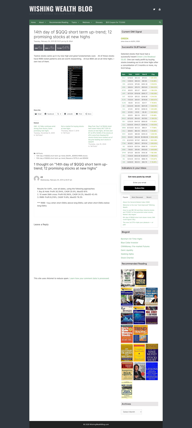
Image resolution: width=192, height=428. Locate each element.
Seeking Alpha (127, 254)
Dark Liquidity (127, 250)
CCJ (123, 115)
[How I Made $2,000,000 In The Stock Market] (126, 398)
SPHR (124, 153)
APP (123, 93)
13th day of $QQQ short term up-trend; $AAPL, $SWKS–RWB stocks (62, 156)
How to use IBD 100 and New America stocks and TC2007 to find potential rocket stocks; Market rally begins (138, 212)
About (41, 22)
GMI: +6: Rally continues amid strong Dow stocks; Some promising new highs (44, 128)
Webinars (86, 22)
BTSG (124, 90)
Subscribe (139, 188)
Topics (74, 22)
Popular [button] (125, 197)
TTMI (123, 143)
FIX (124, 156)
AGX (123, 87)
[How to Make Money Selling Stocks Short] (152, 361)
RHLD (124, 118)
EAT (123, 96)
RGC (123, 112)
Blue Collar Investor (129, 243)
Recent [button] (149, 197)
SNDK (124, 137)
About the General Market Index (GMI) (136, 202)
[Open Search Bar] (160, 22)
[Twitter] (154, 9)
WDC (123, 134)
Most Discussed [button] (137, 197)
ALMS (124, 103)
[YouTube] (159, 9)
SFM (123, 81)
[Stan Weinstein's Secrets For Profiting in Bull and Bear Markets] (139, 379)
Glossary (99, 22)
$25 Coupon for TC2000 (115, 22)
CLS (123, 109)
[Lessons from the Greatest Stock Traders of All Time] (152, 379)
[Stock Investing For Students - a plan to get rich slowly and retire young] (139, 305)
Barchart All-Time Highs (131, 239)
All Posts (39, 153)
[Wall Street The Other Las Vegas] (152, 323)
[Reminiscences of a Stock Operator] (127, 379)
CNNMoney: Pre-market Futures (135, 246)
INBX (123, 149)
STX (123, 140)
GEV (123, 121)
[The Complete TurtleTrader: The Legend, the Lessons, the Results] (139, 361)
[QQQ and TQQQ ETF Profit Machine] (128, 286)
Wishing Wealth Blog (60, 8)
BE (124, 106)
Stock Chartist (127, 258)
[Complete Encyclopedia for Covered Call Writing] (139, 323)
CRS (123, 84)
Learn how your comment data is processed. (89, 278)
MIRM (124, 128)
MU (124, 146)
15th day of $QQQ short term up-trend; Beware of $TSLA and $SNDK (62, 158)
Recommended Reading (58, 22)
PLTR (123, 100)
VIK (124, 162)
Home (33, 22)
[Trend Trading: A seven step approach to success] (140, 342)
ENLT (124, 78)
